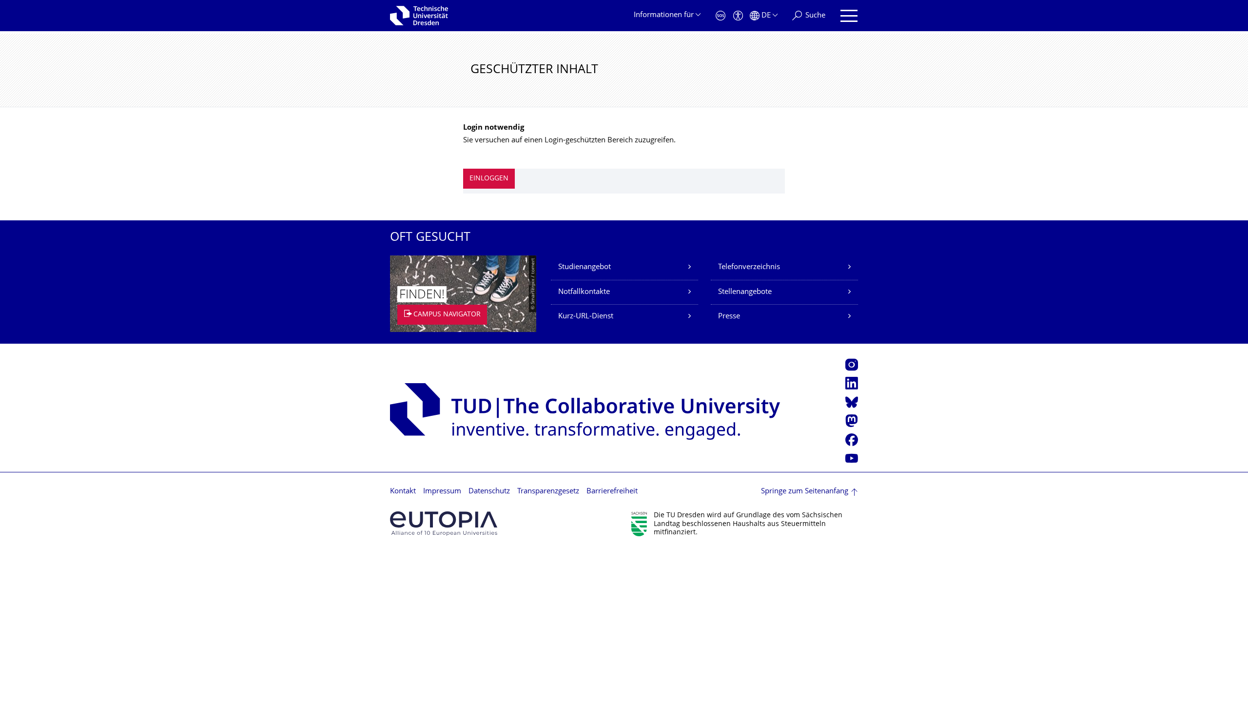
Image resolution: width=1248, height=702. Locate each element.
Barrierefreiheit (612, 491)
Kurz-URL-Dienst (585, 316)
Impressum (442, 491)
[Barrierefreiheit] (738, 15)
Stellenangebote (745, 292)
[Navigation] (849, 16)
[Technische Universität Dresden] (419, 16)
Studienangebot (584, 267)
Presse (729, 316)
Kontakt (403, 491)
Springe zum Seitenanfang (804, 491)
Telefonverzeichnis (749, 267)
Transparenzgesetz (548, 491)
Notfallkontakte (584, 292)
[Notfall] (720, 15)
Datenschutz (489, 491)
